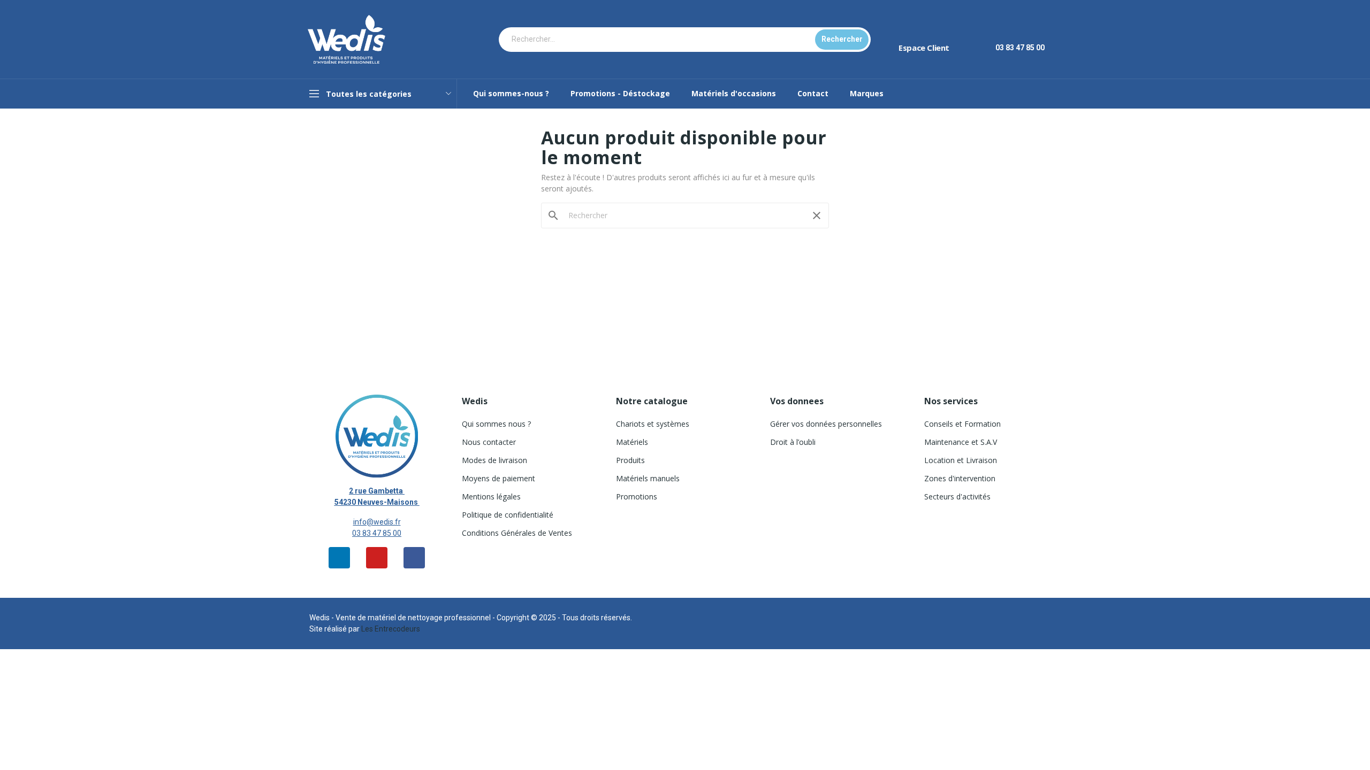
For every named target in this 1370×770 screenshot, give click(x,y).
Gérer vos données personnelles (826, 424)
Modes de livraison (494, 460)
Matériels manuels (648, 478)
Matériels (632, 442)
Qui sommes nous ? (496, 424)
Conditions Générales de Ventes (517, 533)
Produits (630, 460)
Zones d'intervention (959, 478)
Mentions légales (491, 496)
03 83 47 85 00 (376, 533)
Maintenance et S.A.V (960, 442)
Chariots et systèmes (652, 424)
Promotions (636, 496)
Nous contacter (489, 442)
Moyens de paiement (498, 478)
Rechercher (842, 39)
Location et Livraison (960, 460)
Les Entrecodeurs (390, 629)
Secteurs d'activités (957, 496)
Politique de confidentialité (507, 515)
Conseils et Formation (962, 424)
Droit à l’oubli (793, 442)
